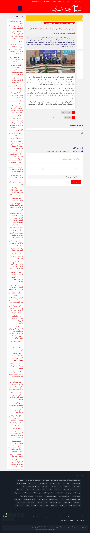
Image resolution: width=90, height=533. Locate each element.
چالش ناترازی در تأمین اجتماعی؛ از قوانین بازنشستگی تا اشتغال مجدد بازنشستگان (16, 146)
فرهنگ (18, 499)
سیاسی (26, 493)
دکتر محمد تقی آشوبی (33, 489)
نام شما (77, 169)
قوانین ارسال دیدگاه (72, 177)
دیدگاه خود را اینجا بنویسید (71, 159)
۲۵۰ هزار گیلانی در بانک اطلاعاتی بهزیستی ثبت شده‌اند (16, 136)
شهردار (17, 493)
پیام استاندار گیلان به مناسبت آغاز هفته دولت (16, 366)
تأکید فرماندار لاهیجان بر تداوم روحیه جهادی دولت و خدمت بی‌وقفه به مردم (16, 36)
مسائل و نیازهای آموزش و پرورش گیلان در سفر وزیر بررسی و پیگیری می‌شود (17, 276)
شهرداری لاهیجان (50, 496)
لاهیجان (77, 502)
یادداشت (19, 505)
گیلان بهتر (44, 505)
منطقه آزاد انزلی (55, 502)
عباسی (39, 496)
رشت (20, 489)
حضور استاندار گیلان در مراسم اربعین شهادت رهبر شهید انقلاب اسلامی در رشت (16, 433)
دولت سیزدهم (47, 489)
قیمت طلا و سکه (37, 517)
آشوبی (20, 480)
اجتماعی (76, 483)
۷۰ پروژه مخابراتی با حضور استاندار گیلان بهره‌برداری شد (15, 59)
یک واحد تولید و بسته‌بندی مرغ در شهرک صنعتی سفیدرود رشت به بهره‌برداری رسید (17, 69)
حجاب (45, 486)
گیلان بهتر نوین (31, 505)
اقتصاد (32, 483)
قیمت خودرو (49, 517)
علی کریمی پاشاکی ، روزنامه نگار (70, 499)
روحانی (77, 493)
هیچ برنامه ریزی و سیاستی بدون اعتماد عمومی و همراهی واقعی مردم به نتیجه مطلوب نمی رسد (16, 420)
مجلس (67, 502)
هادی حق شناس (74, 505)
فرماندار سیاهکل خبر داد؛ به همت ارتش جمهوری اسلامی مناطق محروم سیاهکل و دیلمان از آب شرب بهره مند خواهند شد (16, 220)
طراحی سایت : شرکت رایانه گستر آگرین (45, 529)
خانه (82, 517)
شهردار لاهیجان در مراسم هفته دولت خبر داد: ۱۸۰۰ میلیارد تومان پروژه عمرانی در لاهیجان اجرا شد (16, 166)
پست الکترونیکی (47, 169)
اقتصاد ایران (21, 483)
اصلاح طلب (43, 483)
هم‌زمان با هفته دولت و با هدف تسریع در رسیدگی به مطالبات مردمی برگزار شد (16, 407)
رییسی (68, 493)
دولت (57, 489)
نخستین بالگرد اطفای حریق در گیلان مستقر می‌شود (16, 443)
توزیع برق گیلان (56, 486)
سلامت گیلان (48, 493)
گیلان (54, 505)
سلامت (60, 493)
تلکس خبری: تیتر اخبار (67, 520)
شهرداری (76, 496)
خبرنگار (64, 112)
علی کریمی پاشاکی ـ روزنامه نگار (48, 499)
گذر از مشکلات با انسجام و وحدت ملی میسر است (16, 156)
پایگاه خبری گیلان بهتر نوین (60, 527)
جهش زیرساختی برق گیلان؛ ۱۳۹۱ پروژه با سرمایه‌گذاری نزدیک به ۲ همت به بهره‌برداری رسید (16, 49)
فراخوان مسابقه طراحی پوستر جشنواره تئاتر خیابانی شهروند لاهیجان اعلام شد (16, 179)
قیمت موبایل (80, 520)
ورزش (63, 505)
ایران (67, 486)
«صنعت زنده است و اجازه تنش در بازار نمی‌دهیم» (16, 256)
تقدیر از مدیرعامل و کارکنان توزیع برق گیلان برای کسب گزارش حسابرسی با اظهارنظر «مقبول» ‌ (16, 245)
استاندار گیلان (54, 483)
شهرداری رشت (64, 496)
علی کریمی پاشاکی (27, 496)
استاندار (66, 483)
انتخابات (77, 486)
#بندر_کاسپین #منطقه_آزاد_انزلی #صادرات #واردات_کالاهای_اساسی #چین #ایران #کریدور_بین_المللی (53, 480)
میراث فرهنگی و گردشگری (26, 502)
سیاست (37, 493)
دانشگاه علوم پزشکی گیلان (30, 486)
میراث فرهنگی (42, 502)
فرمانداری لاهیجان (29, 499)
